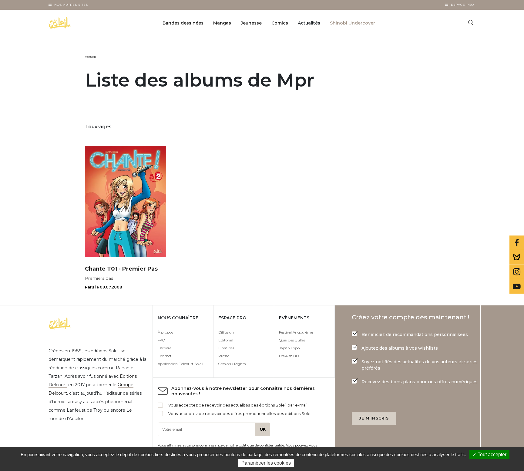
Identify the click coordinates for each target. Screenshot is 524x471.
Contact (165, 356)
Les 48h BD (289, 356)
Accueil (90, 57)
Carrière (164, 348)
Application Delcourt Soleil (180, 363)
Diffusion (226, 332)
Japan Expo (289, 348)
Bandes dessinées (183, 23)
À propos (165, 332)
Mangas (222, 23)
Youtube (516, 286)
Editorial (225, 340)
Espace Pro (462, 5)
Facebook (516, 243)
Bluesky (516, 257)
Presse (223, 356)
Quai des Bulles (292, 340)
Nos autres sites (71, 5)
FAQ (161, 340)
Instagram (516, 272)
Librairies (226, 348)
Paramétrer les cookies (266, 463)
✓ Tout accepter (489, 454)
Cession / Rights (232, 363)
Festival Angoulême (296, 332)
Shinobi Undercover (352, 23)
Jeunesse (251, 23)
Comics (279, 23)
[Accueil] (75, 23)
